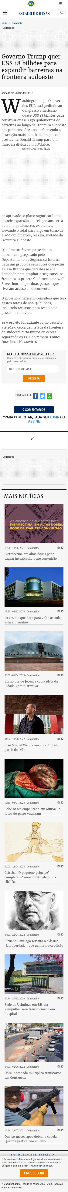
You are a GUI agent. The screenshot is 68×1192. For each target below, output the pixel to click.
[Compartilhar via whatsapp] (49, 396)
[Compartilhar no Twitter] (42, 396)
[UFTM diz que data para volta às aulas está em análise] (34, 587)
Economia (17, 22)
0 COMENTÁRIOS (34, 410)
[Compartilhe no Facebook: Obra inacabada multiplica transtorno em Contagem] (58, 1067)
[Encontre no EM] (62, 12)
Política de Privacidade (40, 1165)
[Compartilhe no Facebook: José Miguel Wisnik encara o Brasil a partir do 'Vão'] (58, 739)
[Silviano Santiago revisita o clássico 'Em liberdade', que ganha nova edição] (34, 910)
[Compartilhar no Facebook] (35, 396)
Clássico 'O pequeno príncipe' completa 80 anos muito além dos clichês (30, 877)
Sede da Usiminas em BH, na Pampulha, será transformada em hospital (30, 1009)
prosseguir (34, 1173)
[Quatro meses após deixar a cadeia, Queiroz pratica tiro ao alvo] (34, 1106)
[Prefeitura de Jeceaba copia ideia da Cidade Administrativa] (34, 651)
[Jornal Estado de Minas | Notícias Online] (34, 14)
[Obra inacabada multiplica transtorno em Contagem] (34, 1042)
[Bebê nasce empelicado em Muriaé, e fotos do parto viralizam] (34, 778)
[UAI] (31, 3)
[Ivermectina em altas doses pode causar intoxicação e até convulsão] (34, 523)
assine (34, 421)
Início (4, 22)
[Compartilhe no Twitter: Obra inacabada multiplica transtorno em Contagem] (61, 1067)
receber (34, 378)
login (55, 417)
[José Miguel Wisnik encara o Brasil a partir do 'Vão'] (34, 714)
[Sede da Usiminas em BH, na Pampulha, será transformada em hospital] (34, 974)
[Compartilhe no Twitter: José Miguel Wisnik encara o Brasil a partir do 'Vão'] (61, 739)
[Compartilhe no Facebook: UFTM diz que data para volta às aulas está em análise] (58, 611)
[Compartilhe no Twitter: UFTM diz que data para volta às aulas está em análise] (61, 611)
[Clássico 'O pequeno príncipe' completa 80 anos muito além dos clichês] (34, 842)
